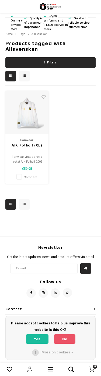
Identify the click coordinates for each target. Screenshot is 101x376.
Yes (37, 339)
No (64, 339)
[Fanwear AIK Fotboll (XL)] (27, 112)
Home (9, 34)
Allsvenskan (39, 34)
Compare (30, 177)
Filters (52, 62)
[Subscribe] (85, 268)
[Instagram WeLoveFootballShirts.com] (43, 293)
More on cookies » (57, 352)
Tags (22, 34)
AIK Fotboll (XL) (27, 145)
